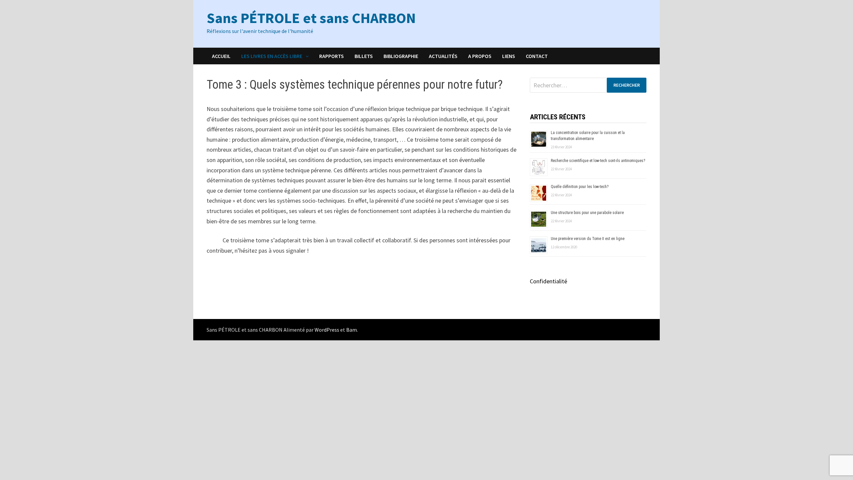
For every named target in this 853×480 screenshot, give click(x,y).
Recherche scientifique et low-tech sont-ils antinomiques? (598, 160)
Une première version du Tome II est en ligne (587, 238)
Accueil (221, 56)
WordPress (327, 329)
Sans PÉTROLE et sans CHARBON (311, 18)
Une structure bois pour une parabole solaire (587, 212)
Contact (537, 56)
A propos (479, 56)
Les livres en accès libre (271, 56)
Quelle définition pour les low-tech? (579, 186)
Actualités (443, 56)
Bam (351, 329)
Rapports (331, 56)
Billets (364, 56)
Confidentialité (548, 281)
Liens (508, 56)
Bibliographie (401, 56)
